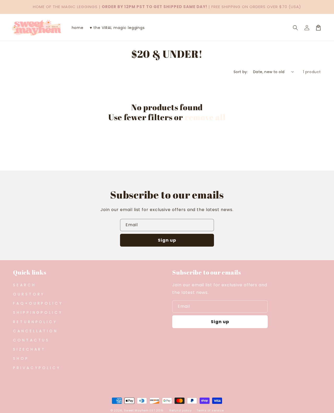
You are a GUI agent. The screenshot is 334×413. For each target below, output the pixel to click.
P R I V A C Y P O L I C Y (36, 367)
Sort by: (241, 71)
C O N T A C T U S (30, 340)
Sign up (167, 240)
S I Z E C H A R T (28, 349)
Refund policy (180, 410)
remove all (205, 117)
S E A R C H (24, 285)
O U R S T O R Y (28, 294)
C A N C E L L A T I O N (35, 331)
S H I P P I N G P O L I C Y (37, 312)
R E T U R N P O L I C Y (34, 321)
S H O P (20, 358)
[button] (295, 27)
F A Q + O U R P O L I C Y (37, 303)
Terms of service (210, 410)
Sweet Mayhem (136, 410)
